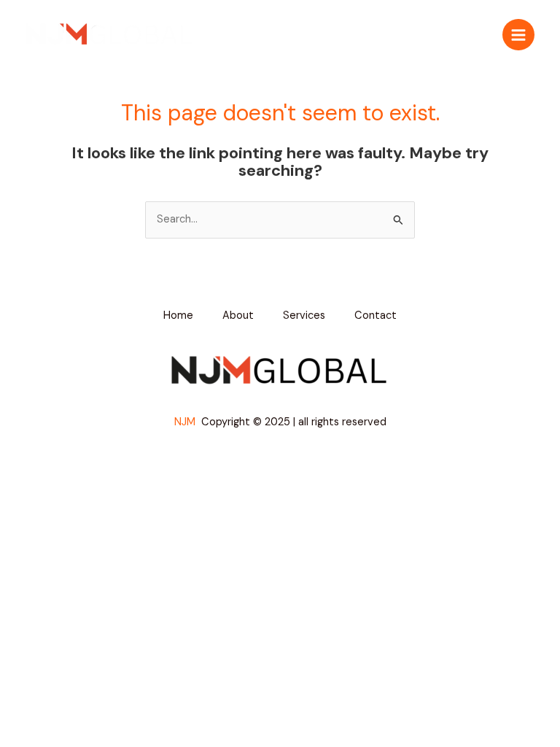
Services (304, 315)
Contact (375, 315)
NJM (186, 422)
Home (178, 315)
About (238, 315)
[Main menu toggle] (518, 35)
